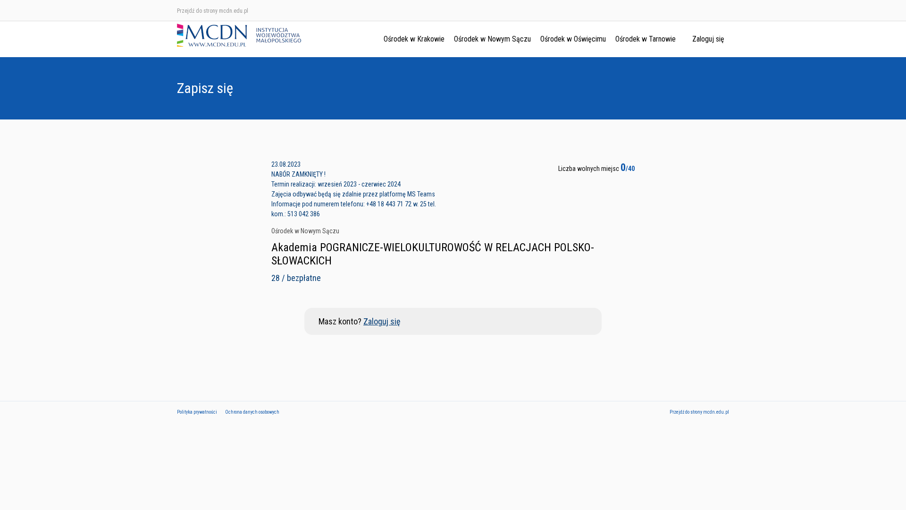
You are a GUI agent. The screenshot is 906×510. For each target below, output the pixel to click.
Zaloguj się (708, 38)
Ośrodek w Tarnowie (645, 38)
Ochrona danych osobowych (252, 412)
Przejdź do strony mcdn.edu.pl (212, 11)
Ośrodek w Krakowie (414, 38)
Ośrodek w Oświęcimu (573, 38)
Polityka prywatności (197, 412)
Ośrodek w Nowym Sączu (492, 38)
